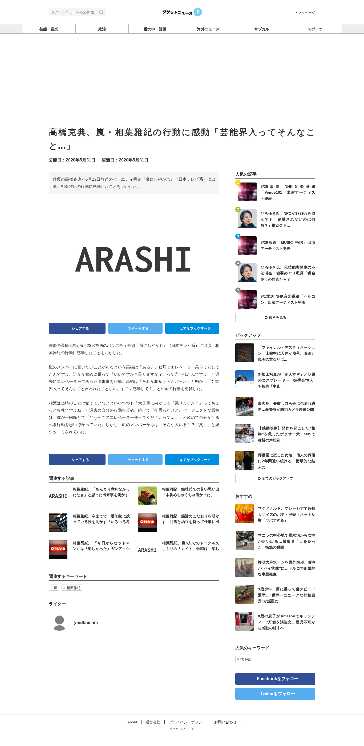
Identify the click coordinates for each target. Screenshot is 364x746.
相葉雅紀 (73, 588)
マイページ (306, 13)
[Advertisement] (182, 73)
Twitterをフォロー (277, 693)
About (132, 722)
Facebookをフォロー (277, 678)
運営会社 (152, 722)
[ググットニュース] (182, 11)
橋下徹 (245, 659)
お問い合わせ (225, 722)
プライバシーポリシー (187, 722)
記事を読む (91, 496)
